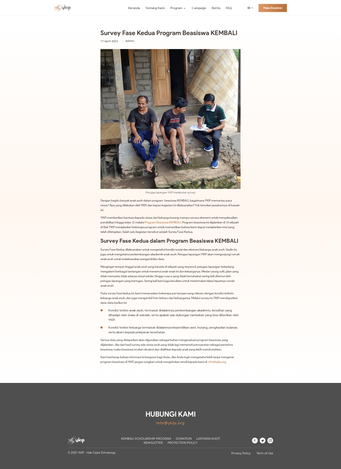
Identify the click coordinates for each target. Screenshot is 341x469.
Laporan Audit (208, 438)
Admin (130, 41)
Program (176, 8)
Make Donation (272, 8)
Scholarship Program (146, 438)
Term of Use (265, 453)
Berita (216, 8)
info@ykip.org (217, 362)
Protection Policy (182, 443)
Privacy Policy (241, 453)
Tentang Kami (155, 8)
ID (248, 8)
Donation (184, 438)
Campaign (199, 8)
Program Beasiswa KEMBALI (162, 222)
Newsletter (153, 443)
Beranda (134, 8)
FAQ (229, 8)
